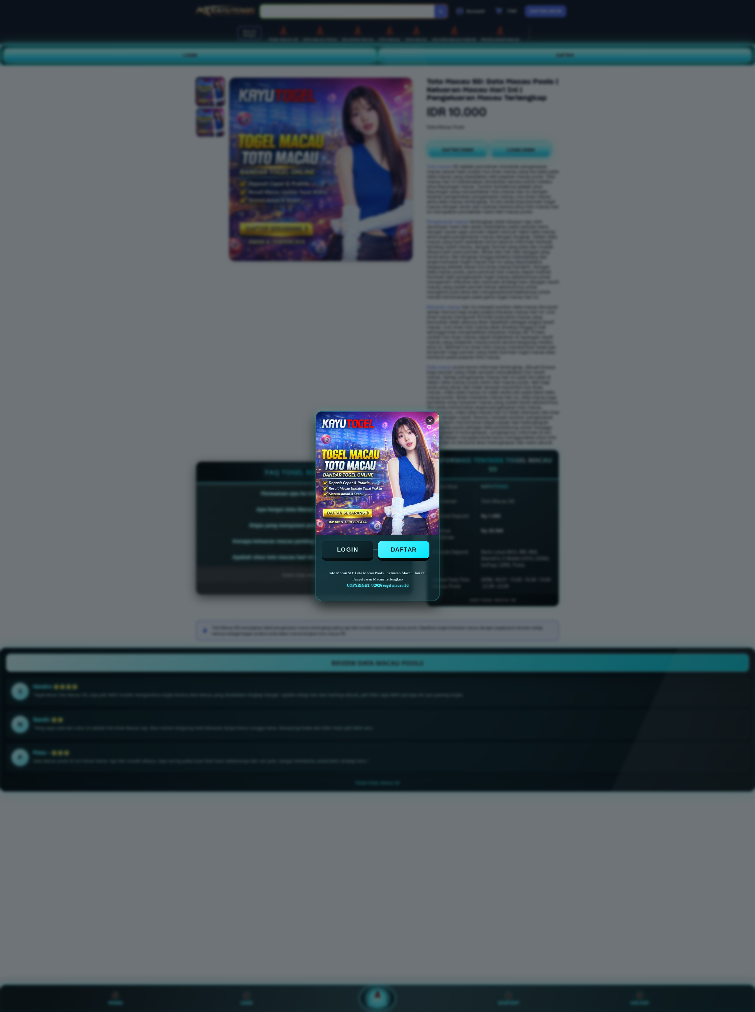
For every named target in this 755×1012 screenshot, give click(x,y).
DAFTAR (404, 549)
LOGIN (347, 549)
